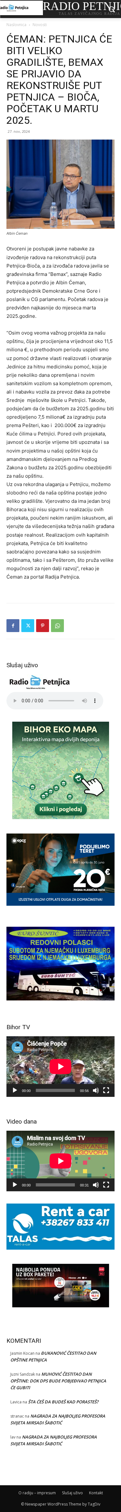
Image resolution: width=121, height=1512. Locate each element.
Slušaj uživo (72, 1493)
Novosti (40, 24)
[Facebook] (12, 625)
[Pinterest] (42, 625)
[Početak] (15, 1090)
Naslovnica (16, 24)
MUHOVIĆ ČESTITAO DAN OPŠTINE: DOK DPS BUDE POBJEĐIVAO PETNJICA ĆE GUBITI (58, 1380)
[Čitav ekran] (106, 1090)
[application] (60, 1066)
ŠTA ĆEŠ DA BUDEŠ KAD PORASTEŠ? (63, 1402)
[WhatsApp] (57, 625)
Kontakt (96, 1493)
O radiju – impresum (37, 1493)
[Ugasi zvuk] (96, 1090)
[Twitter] (27, 625)
